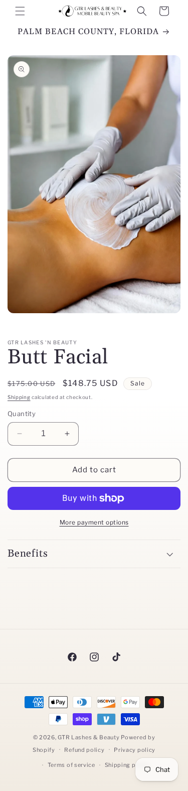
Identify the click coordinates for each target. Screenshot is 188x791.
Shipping (19, 397)
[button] (20, 11)
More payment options (94, 522)
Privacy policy (134, 749)
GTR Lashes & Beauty (88, 737)
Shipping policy (127, 764)
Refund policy (84, 749)
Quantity (22, 414)
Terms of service (71, 764)
